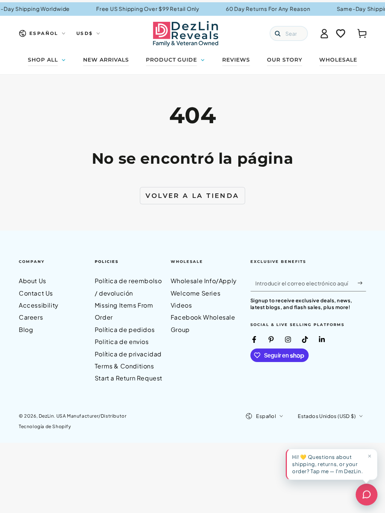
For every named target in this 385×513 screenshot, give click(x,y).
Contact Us (36, 293)
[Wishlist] (341, 33)
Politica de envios (122, 342)
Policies (106, 261)
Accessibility (39, 305)
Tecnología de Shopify (45, 426)
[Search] (277, 33)
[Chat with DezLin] (366, 494)
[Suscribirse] (362, 283)
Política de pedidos (125, 329)
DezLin (46, 416)
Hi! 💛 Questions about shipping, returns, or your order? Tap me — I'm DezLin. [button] (327, 464)
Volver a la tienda (192, 195)
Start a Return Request (128, 378)
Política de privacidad (128, 354)
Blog (26, 329)
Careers (31, 317)
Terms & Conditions (124, 366)
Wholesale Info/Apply (204, 281)
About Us (32, 281)
